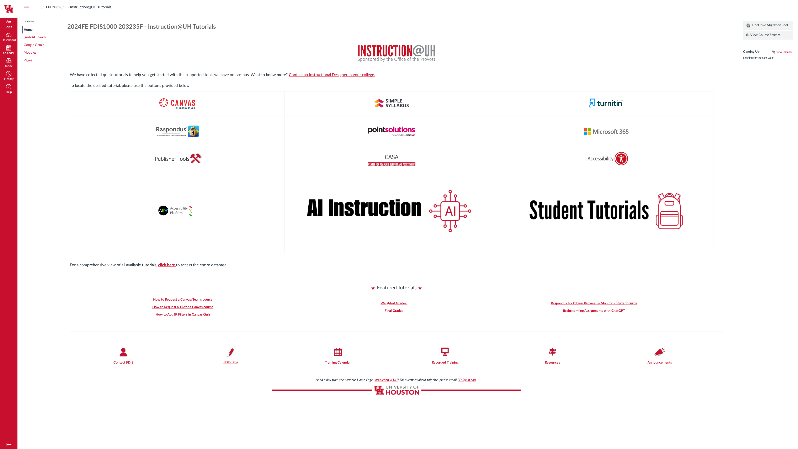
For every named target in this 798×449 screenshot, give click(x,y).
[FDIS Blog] (230, 352)
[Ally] (177, 211)
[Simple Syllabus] (392, 104)
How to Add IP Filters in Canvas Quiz (183, 314)
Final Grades (394, 310)
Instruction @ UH (386, 380)
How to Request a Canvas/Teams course (183, 299)
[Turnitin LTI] (606, 104)
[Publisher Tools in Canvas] (177, 159)
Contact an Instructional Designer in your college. (332, 75)
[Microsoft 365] (606, 131)
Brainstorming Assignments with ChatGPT (594, 310)
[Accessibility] (606, 158)
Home (28, 29)
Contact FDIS (123, 362)
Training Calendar (338, 362)
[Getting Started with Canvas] (177, 103)
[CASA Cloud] (391, 158)
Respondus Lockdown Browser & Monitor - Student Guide (594, 303)
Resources (552, 362)
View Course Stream (765, 35)
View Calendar (784, 52)
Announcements (660, 362)
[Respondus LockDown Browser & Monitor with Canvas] (177, 131)
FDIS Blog (230, 362)
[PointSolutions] (391, 131)
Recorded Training (445, 362)
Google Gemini (34, 45)
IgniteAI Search (35, 37)
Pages (28, 60)
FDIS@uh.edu (467, 380)
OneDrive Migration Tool (769, 25)
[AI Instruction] (391, 211)
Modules (30, 52)
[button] (8, 76)
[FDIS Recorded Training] (445, 352)
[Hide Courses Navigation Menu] (26, 7)
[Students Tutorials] (606, 210)
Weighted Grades (394, 303)
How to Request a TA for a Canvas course (182, 307)
